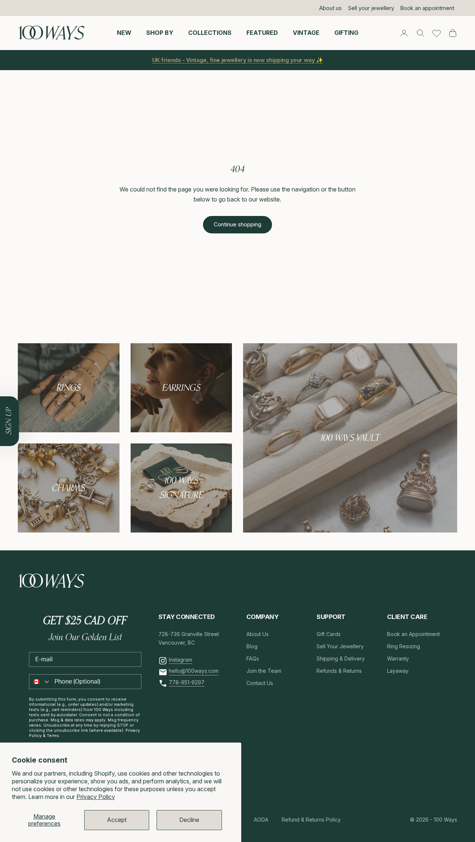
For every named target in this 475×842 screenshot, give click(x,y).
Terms (53, 735)
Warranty (398, 658)
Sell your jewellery (371, 8)
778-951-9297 (186, 682)
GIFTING (346, 32)
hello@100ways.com (194, 671)
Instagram (180, 659)
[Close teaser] (19, 396)
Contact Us (259, 683)
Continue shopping (237, 224)
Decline (189, 819)
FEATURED (262, 32)
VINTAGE (306, 32)
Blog (252, 646)
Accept (117, 819)
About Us (257, 634)
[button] (9, 421)
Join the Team (263, 671)
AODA (261, 819)
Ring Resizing (403, 646)
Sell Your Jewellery (340, 646)
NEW (124, 32)
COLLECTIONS (210, 32)
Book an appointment (427, 8)
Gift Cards (329, 634)
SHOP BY (159, 32)
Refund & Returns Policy (311, 819)
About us (330, 8)
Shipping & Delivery (341, 658)
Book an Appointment (413, 634)
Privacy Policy (95, 796)
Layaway (398, 671)
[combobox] (40, 682)
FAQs (252, 658)
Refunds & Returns (339, 671)
